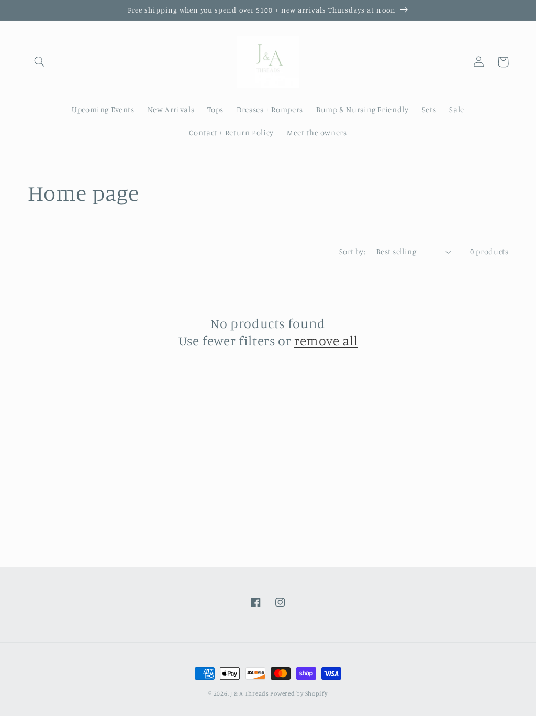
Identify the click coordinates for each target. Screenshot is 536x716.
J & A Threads (250, 693)
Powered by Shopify (298, 693)
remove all (326, 340)
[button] (40, 62)
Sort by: (352, 251)
